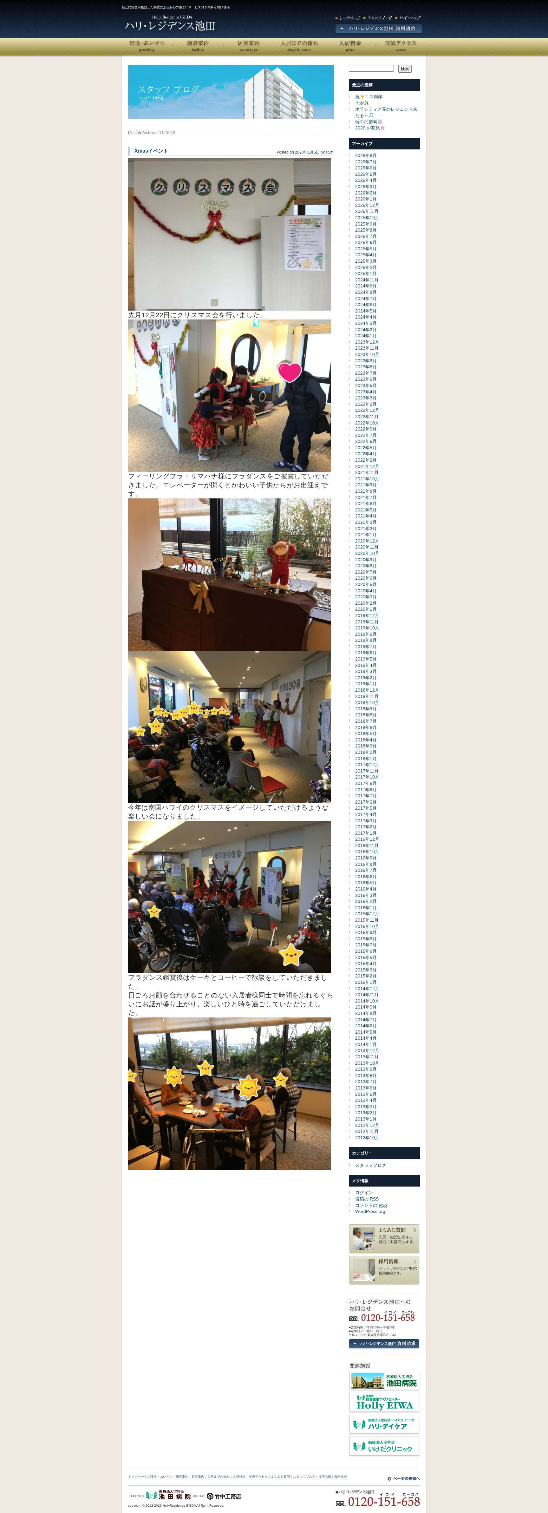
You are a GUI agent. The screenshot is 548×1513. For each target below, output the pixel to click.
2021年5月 (366, 509)
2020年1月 (366, 609)
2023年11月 (367, 348)
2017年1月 (366, 833)
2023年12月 (367, 342)
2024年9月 (366, 285)
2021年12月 (367, 466)
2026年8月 (366, 155)
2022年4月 (366, 453)
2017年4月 (366, 814)
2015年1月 (366, 982)
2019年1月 (366, 683)
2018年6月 (366, 727)
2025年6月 (366, 242)
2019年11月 (367, 621)
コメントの (371, 1205)
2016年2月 (366, 901)
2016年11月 (367, 845)
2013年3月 (366, 1106)
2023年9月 (366, 360)
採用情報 (324, 1476)
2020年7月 (366, 572)
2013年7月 (366, 1081)
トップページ (137, 1476)
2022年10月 (367, 422)
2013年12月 (367, 1050)
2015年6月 (366, 951)
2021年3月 (366, 522)
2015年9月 (366, 932)
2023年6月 (366, 379)
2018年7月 (366, 721)
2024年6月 (366, 304)
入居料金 (350, 47)
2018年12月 (367, 690)
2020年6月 (366, 578)
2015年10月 (367, 926)
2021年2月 (366, 528)
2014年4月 (366, 1038)
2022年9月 (366, 428)
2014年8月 (366, 1013)
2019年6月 (366, 652)
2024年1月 (366, 335)
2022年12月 (367, 410)
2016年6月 (366, 876)
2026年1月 (366, 198)
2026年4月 (366, 180)
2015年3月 (366, 969)
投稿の (367, 1198)
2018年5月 (366, 733)
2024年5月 (366, 310)
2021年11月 (367, 472)
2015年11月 (367, 920)
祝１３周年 (368, 96)
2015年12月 (367, 913)
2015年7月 (366, 944)
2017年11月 (367, 770)
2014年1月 (366, 1044)
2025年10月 (367, 217)
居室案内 (248, 47)
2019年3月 (366, 671)
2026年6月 (366, 167)
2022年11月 (367, 416)
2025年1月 (366, 273)
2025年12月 (367, 205)
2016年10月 (367, 851)
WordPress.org (370, 1211)
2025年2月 (366, 267)
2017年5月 (366, 808)
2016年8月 (366, 864)
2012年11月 (367, 1131)
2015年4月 (366, 963)
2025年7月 (366, 236)
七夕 (359, 103)
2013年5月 (366, 1094)
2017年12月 (367, 764)
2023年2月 (366, 404)
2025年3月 (366, 261)
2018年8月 (366, 714)
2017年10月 (367, 777)
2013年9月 (366, 1069)
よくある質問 (280, 1476)
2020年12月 (367, 540)
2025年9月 (366, 224)
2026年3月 (366, 186)
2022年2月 (366, 460)
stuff (329, 152)
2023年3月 (366, 397)
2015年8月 (366, 938)
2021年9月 (366, 484)
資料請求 (340, 1476)
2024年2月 (366, 329)
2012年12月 (367, 1125)
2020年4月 (366, 590)
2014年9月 (366, 1007)
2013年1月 (366, 1119)
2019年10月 (367, 627)
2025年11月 (367, 211)
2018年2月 (366, 752)
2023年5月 (366, 385)
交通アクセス (400, 47)
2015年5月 (366, 957)
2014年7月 (366, 1019)
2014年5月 (366, 1032)
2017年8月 (366, 789)
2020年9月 (366, 559)
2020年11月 (367, 546)
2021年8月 (366, 491)
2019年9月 (366, 634)
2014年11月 (367, 994)
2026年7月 (366, 161)
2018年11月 (367, 696)
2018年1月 (366, 758)
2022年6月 (366, 441)
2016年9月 (366, 857)
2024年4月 (366, 316)
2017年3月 (366, 820)
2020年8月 (366, 565)
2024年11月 (367, 279)
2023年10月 (367, 354)
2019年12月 (367, 615)
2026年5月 (366, 174)
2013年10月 (367, 1063)
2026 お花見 (367, 127)
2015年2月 (366, 975)
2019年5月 (366, 658)
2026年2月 (366, 192)
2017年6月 (366, 802)
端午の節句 (366, 121)
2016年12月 (367, 839)
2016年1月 (366, 907)
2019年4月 (366, 665)
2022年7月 (366, 435)
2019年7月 (366, 646)
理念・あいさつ (147, 47)
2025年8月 (366, 230)
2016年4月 (366, 888)
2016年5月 (366, 882)
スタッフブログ (370, 1165)
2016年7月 (366, 870)
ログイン (364, 1192)
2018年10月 (367, 702)
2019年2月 (366, 677)
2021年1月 (366, 534)
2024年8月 (366, 292)
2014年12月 (367, 988)
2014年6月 (366, 1025)
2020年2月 (366, 603)
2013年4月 (366, 1100)
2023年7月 (366, 373)
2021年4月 (366, 515)
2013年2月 (366, 1112)
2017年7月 (366, 795)
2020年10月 (367, 553)
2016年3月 (366, 895)
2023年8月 (366, 366)
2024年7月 (366, 298)
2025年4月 (366, 254)
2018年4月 (366, 739)
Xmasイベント (151, 151)
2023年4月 (366, 391)
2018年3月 (366, 745)
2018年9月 (366, 708)
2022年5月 (366, 447)
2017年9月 (366, 783)
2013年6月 (366, 1087)
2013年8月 (366, 1075)
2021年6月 (366, 503)
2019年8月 (366, 640)
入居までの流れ (299, 47)
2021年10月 (367, 478)
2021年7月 (366, 497)
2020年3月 (366, 596)
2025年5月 (366, 248)
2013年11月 (367, 1056)
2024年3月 (366, 323)
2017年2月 (366, 826)
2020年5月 (366, 584)
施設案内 (198, 47)
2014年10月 (367, 1000)
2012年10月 (367, 1137)
